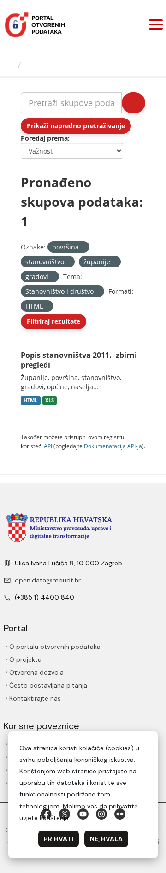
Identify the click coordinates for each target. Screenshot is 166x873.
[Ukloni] (83, 247)
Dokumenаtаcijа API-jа (113, 446)
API (48, 446)
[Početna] (10, 64)
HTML (30, 400)
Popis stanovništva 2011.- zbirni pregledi (79, 360)
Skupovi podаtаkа (63, 64)
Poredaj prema (44, 138)
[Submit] (133, 102)
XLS (49, 400)
